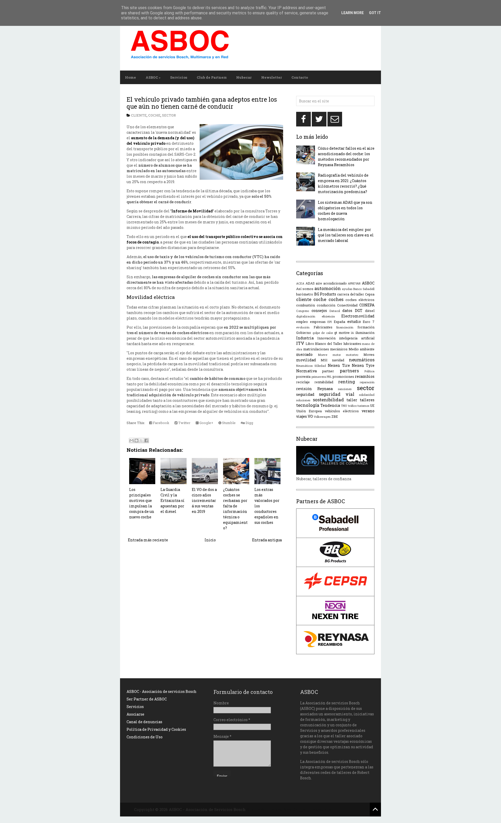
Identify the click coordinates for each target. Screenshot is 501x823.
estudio (354, 321)
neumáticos (361, 360)
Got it (375, 13)
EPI (329, 322)
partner (328, 371)
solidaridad (366, 395)
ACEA (300, 283)
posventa (303, 376)
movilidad (306, 359)
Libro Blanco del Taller (324, 343)
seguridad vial (336, 394)
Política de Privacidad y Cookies (156, 729)
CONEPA (366, 305)
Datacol (335, 311)
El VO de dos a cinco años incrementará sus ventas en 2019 (204, 500)
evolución (302, 327)
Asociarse (135, 714)
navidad (338, 360)
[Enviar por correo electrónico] (131, 440)
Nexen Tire (339, 365)
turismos (363, 406)
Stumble (228, 422)
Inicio (210, 539)
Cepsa (369, 294)
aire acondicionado (331, 283)
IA (352, 333)
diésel (369, 311)
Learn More (352, 13)
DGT (358, 310)
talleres (367, 399)
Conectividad (347, 305)
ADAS (310, 283)
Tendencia (330, 405)
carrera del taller (350, 294)
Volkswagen (322, 417)
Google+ (206, 422)
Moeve (322, 355)
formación (365, 327)
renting (346, 382)
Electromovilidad (357, 316)
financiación (344, 327)
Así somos (304, 289)
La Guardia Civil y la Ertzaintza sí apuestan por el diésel (172, 500)
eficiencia (328, 316)
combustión (305, 305)
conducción (326, 305)
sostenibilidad (328, 400)
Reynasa (325, 388)
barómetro (304, 294)
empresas (318, 322)
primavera (319, 377)
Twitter (183, 422)
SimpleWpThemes (264, 809)
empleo (302, 322)
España (339, 322)
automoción (327, 288)
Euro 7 (368, 322)
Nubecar (244, 77)
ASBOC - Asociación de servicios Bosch (161, 691)
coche (154, 115)
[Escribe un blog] (136, 440)
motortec (352, 355)
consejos (319, 310)
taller (352, 399)
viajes (301, 416)
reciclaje (303, 382)
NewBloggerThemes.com (307, 809)
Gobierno (303, 333)
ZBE (334, 416)
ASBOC (152, 77)
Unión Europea (309, 411)
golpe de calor (323, 333)
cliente (139, 115)
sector (169, 115)
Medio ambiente (361, 349)
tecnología (307, 405)
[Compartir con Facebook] (146, 440)
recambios (364, 376)
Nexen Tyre (363, 365)
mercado (304, 354)
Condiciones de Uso (145, 736)
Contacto (299, 77)
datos (347, 310)
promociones (343, 376)
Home (130, 77)
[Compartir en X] (141, 440)
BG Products (325, 294)
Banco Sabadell (363, 289)
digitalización (305, 316)
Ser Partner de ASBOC (147, 699)
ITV (300, 343)
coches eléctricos (359, 300)
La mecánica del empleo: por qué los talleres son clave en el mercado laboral (346, 235)
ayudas (347, 289)
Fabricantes (323, 327)
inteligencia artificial (356, 338)
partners (349, 371)
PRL (329, 377)
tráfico (352, 406)
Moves (368, 354)
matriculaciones (316, 349)
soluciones (303, 400)
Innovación (326, 338)
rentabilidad (323, 382)
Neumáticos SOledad (311, 366)
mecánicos (339, 349)
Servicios (178, 77)
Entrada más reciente (148, 539)
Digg (249, 422)
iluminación (364, 333)
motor (337, 355)
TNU (344, 406)
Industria (305, 337)
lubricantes (352, 343)
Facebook (160, 422)
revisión (304, 388)
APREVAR (354, 283)
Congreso (302, 311)
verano (368, 410)
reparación (367, 382)
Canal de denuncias (144, 721)
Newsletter (271, 77)
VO (310, 416)
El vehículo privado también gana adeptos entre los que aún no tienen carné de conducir (202, 103)
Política (369, 371)
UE (372, 405)
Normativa (306, 370)
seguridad (305, 394)
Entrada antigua (267, 539)
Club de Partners (211, 77)
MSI (324, 360)
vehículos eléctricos (342, 411)
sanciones (344, 389)
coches (336, 299)
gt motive (342, 333)
